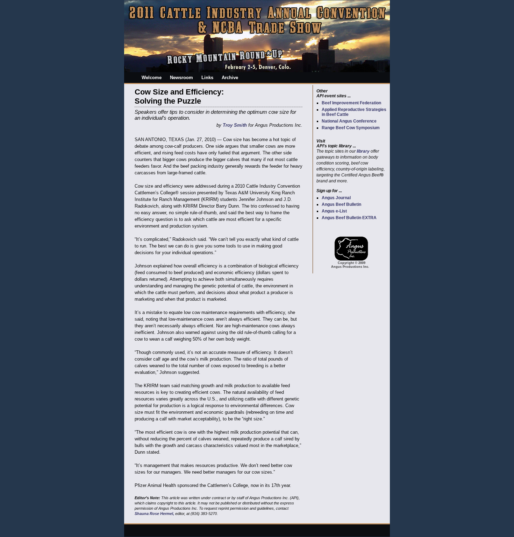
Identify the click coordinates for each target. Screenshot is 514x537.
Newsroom (181, 77)
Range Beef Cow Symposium (351, 127)
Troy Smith (235, 125)
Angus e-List (334, 211)
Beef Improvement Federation (351, 102)
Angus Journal (336, 197)
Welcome (152, 77)
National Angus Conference (349, 121)
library (363, 151)
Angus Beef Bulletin (341, 204)
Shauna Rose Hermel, (154, 513)
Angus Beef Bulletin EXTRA (349, 217)
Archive (230, 77)
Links (207, 77)
